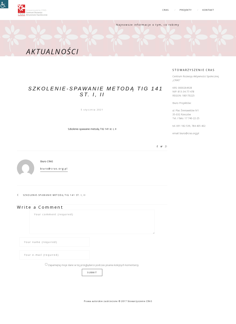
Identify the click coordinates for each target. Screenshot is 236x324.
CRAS (165, 9)
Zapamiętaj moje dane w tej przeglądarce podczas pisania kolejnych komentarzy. (93, 265)
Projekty (185, 9)
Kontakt (208, 9)
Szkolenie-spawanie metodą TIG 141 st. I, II (95, 91)
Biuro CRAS (46, 161)
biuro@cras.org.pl (54, 168)
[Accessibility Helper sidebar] (4, 4)
